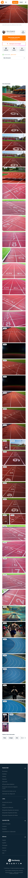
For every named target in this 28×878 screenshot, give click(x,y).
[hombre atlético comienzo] (5, 757)
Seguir (23, 32)
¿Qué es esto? (13, 54)
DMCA (3, 835)
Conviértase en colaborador (9, 864)
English (4, 872)
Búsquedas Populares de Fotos (9, 845)
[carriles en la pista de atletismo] (13, 667)
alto (17, 768)
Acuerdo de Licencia (7, 833)
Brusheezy (4, 802)
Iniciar (21, 2)
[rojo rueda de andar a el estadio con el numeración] (13, 92)
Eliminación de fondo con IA (9, 822)
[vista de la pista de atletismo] (13, 108)
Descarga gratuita (14, 38)
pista (4, 768)
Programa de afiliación (7, 838)
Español (4, 875)
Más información (7, 57)
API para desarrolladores (8, 815)
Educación (4, 812)
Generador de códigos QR (8, 824)
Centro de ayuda (6, 856)
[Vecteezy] (2, 2)
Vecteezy (4, 804)
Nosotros (4, 861)
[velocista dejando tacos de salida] (5, 738)
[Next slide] (22, 768)
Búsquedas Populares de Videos (10, 847)
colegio (11, 768)
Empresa (4, 810)
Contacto (4, 859)
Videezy (4, 807)
